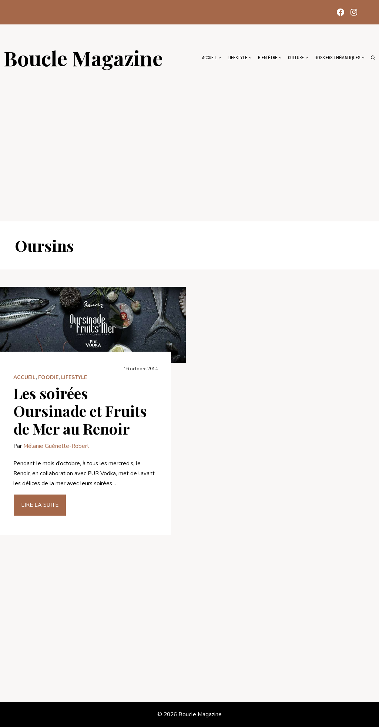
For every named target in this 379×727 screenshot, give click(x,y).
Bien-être (267, 57)
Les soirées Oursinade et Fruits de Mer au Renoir (80, 410)
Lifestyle (237, 57)
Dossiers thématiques (337, 57)
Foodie (48, 377)
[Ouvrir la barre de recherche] (373, 58)
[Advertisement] (189, 141)
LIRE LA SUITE (39, 505)
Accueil (209, 57)
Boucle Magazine (83, 58)
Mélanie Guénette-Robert (56, 446)
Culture (296, 57)
